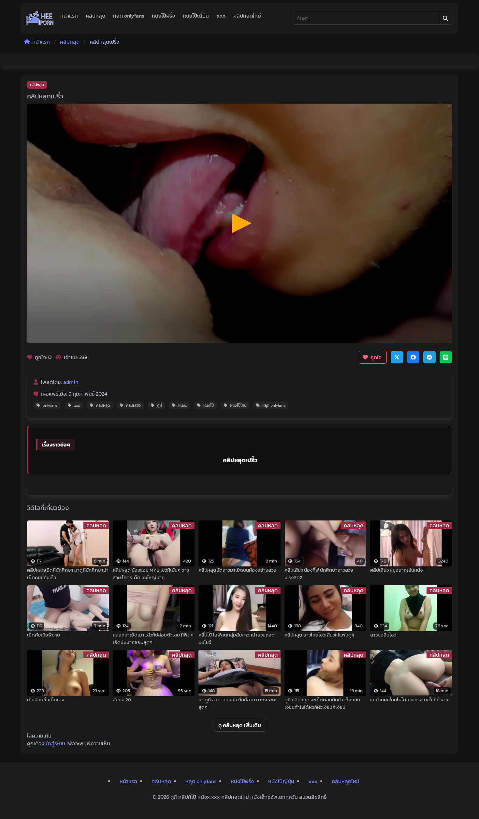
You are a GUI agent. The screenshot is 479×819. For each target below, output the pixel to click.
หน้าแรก (69, 16)
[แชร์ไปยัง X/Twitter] (397, 357)
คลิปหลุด (95, 16)
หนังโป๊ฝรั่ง (163, 16)
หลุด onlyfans (128, 16)
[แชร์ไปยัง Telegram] (429, 357)
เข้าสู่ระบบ (54, 743)
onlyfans (50, 405)
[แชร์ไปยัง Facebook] (413, 357)
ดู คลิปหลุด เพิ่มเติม (239, 725)
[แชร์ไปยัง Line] (446, 357)
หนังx (182, 405)
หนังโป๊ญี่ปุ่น (196, 16)
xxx (221, 16)
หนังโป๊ (208, 405)
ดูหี (159, 405)
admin (70, 382)
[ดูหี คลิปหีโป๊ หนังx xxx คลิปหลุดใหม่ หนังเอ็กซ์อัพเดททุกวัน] (39, 18)
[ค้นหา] (445, 18)
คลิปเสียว (133, 405)
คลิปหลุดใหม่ (247, 16)
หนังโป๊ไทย (238, 405)
